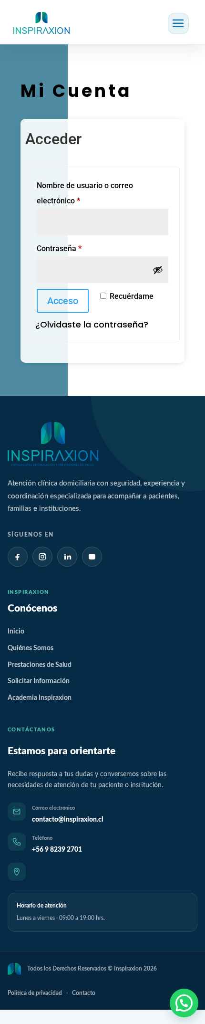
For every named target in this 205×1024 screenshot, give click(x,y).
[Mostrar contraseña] (158, 269)
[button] (184, 1003)
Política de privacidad (35, 993)
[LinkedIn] (67, 557)
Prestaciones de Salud (40, 665)
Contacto (83, 993)
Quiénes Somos (30, 648)
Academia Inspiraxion (40, 698)
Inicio (16, 631)
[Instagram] (42, 557)
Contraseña (78, 248)
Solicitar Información (39, 681)
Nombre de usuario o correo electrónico (85, 193)
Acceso (62, 300)
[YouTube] (92, 557)
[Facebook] (18, 557)
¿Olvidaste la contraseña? (91, 324)
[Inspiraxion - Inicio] (53, 444)
